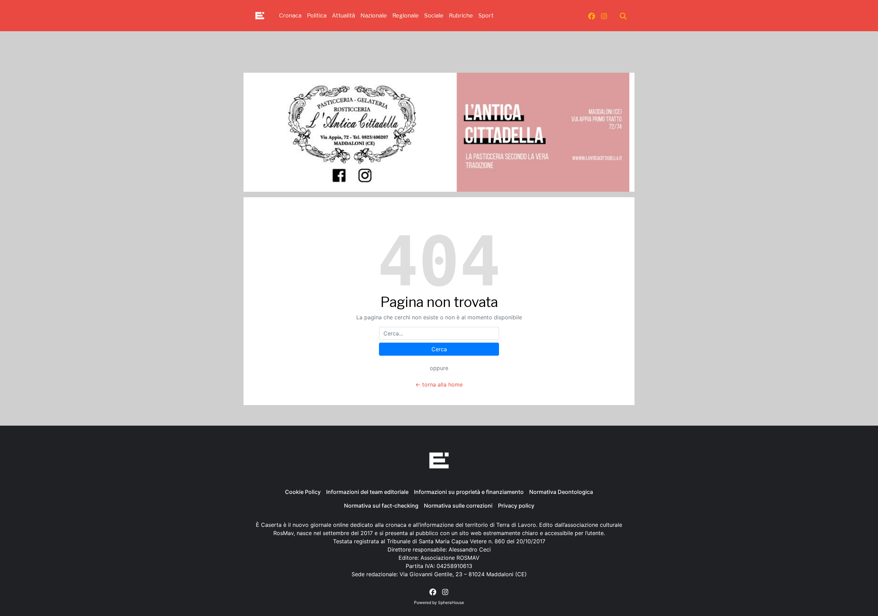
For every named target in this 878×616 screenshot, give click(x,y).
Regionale (405, 15)
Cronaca (290, 15)
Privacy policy (516, 505)
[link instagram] (604, 16)
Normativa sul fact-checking (381, 505)
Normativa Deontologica (561, 491)
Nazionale (373, 15)
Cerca (439, 349)
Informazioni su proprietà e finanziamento (469, 491)
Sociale (433, 15)
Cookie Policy (303, 491)
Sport (486, 15)
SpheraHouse (451, 602)
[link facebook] (591, 16)
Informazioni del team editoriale (367, 491)
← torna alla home (439, 384)
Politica (317, 15)
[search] (623, 16)
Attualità (343, 15)
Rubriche (461, 15)
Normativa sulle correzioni (458, 505)
